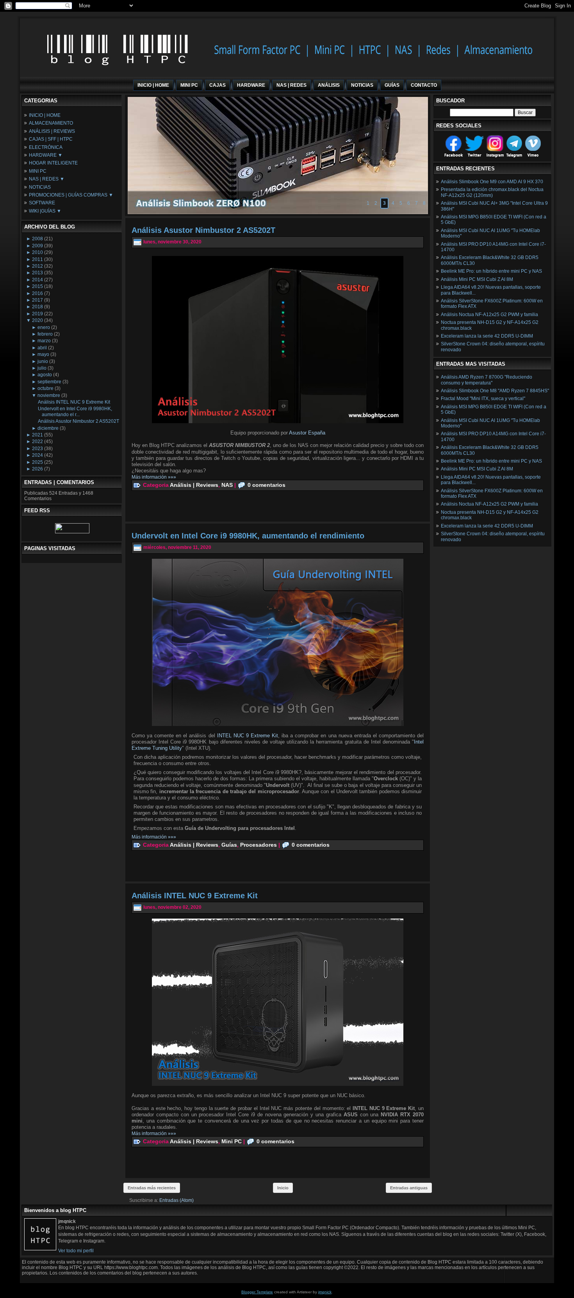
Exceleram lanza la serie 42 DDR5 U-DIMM (487, 336)
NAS (227, 484)
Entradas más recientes (152, 1187)
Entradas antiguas (409, 1187)
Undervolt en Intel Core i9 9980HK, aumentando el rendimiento (248, 535)
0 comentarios (266, 484)
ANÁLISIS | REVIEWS (52, 131)
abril (42, 347)
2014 (37, 279)
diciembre (48, 428)
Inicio (283, 1187)
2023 (37, 448)
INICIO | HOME (45, 115)
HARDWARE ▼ (45, 155)
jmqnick (325, 1292)
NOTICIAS (40, 187)
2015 (37, 286)
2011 (37, 259)
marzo (44, 340)
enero (43, 327)
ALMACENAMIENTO (51, 123)
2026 (37, 469)
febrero (45, 334)
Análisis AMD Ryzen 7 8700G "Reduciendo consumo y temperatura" (486, 379)
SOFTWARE (42, 203)
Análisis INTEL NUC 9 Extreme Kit (74, 402)
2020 (37, 320)
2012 (37, 266)
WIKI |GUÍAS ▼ (45, 211)
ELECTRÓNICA (45, 147)
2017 (37, 300)
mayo (43, 354)
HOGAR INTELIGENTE (53, 163)
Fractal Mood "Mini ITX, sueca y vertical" (483, 398)
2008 (37, 238)
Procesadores (258, 844)
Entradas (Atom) (176, 1200)
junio (42, 361)
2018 (37, 306)
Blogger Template (257, 1292)
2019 (37, 313)
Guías (229, 844)
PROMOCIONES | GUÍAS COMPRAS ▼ (71, 195)
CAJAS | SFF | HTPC (51, 139)
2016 (37, 293)
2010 (37, 252)
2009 (37, 246)
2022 (37, 441)
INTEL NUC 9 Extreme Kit (247, 735)
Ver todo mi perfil (76, 1250)
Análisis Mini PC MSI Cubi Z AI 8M (477, 279)
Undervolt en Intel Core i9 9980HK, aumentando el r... (75, 411)
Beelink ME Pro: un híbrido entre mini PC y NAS (491, 271)
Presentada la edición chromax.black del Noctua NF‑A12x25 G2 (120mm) (492, 192)
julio (41, 368)
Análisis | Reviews (194, 484)
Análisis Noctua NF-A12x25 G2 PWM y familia (489, 314)
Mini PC (231, 1141)
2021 (37, 435)
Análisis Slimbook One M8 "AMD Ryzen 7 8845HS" (495, 390)
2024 (37, 455)
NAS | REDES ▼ (46, 179)
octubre (45, 388)
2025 (37, 462)
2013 (37, 272)
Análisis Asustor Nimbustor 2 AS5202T (78, 421)
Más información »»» (154, 477)
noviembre (48, 395)
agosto (44, 374)
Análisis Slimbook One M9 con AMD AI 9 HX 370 (492, 181)
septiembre (49, 381)
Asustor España (307, 433)
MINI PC (37, 171)
